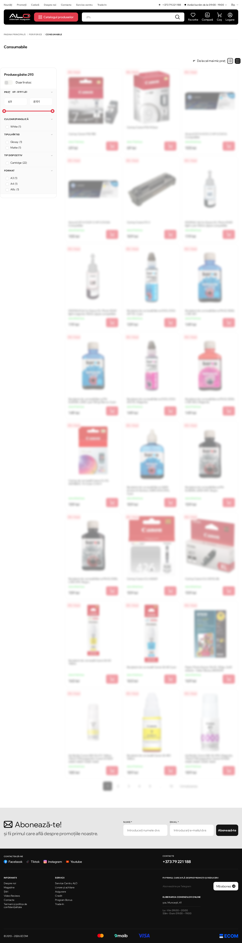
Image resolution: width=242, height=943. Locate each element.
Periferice (35, 34)
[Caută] (177, 17)
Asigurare (60, 891)
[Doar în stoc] (8, 82)
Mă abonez (223, 886)
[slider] (4, 111)
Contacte (66, 4)
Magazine (9, 887)
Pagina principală (15, 34)
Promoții (21, 4)
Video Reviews (12, 895)
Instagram (55, 862)
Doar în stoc (24, 82)
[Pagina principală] (19, 17)
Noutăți (8, 4)
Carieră (35, 4)
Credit (58, 895)
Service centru (84, 4)
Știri (6, 891)
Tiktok (35, 862)
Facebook (15, 862)
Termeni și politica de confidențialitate (15, 906)
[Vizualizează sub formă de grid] (237, 61)
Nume (127, 822)
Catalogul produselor (58, 17)
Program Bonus (63, 899)
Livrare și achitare (64, 887)
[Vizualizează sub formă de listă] (230, 61)
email (174, 822)
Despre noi (50, 4)
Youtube (76, 862)
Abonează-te (227, 830)
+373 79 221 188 (171, 4)
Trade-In (101, 4)
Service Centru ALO (66, 883)
